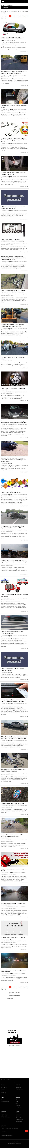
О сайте (17, 1111)
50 (26, 16)
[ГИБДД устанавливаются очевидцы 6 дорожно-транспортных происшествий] (14, 197)
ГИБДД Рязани (18, 1107)
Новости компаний (5, 1101)
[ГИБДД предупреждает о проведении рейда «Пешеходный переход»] (14, 622)
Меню (14, 1081)
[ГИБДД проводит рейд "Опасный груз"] (14, 482)
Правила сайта (19, 1121)
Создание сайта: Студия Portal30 (14, 1143)
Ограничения (3, 1090)
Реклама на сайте (19, 1114)
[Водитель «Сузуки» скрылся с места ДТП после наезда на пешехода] (14, 893)
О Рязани (18, 1097)
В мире (3, 1097)
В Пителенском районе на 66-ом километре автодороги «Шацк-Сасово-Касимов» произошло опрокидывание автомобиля (13, 258)
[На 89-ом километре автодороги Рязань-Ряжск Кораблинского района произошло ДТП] (14, 516)
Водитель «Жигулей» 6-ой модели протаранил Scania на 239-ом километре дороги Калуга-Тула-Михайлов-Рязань (13, 459)
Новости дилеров (19, 1089)
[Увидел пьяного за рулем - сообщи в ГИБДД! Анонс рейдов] (14, 859)
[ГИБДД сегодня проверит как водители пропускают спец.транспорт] (14, 585)
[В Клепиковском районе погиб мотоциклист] (14, 794)
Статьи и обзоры (4, 1114)
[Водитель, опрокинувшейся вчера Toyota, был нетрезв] (14, 347)
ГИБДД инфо (3, 1092)
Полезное (3, 1111)
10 (22, 16)
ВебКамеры (18, 1105)
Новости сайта (19, 1117)
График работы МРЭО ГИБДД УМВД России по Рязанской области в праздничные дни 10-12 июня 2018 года (14, 140)
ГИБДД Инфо (10, 42)
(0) (27, 51)
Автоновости (3, 1087)
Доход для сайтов (10, 998)
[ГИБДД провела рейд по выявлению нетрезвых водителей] (14, 379)
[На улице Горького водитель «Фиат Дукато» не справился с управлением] (14, 163)
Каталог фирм (4, 1115)
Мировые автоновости (5, 1099)
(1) (27, 949)
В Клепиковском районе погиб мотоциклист (12, 803)
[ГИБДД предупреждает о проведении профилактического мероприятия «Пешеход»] (14, 230)
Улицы (17, 1103)
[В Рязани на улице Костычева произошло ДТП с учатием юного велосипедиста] (14, 760)
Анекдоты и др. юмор (5, 1117)
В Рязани (3, 5)
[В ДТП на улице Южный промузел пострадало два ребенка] (14, 96)
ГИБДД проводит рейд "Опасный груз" (11, 492)
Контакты (17, 1115)
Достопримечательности (20, 1099)
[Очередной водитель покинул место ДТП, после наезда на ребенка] (14, 960)
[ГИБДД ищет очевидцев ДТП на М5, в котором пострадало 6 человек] (14, 659)
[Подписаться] (26, 1131)
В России (18, 1084)
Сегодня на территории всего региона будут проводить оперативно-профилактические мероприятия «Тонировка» (12, 39)
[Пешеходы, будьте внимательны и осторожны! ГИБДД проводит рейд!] (14, 928)
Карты (17, 1101)
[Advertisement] (14, 1061)
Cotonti (17, 1141)
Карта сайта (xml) (19, 1119)
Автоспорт (3, 1089)
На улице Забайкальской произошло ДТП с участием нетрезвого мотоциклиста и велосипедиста (12, 836)
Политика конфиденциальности (7, 1135)
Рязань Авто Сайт (14, 1)
